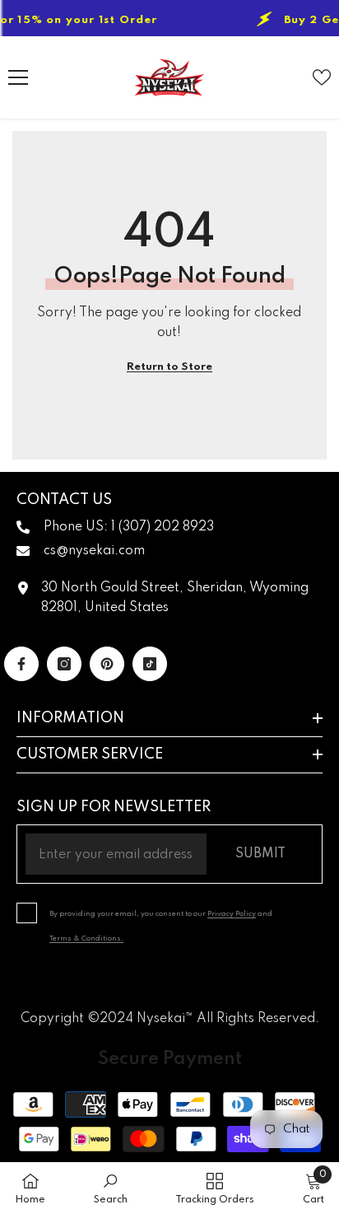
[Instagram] (64, 664)
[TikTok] (149, 664)
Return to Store (169, 367)
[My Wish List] (322, 77)
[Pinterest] (107, 664)
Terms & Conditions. (86, 938)
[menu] (18, 77)
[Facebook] (21, 664)
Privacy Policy (231, 914)
